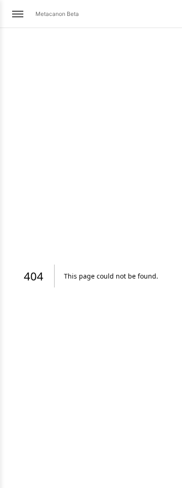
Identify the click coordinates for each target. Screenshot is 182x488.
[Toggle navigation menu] (17, 14)
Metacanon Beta (57, 13)
